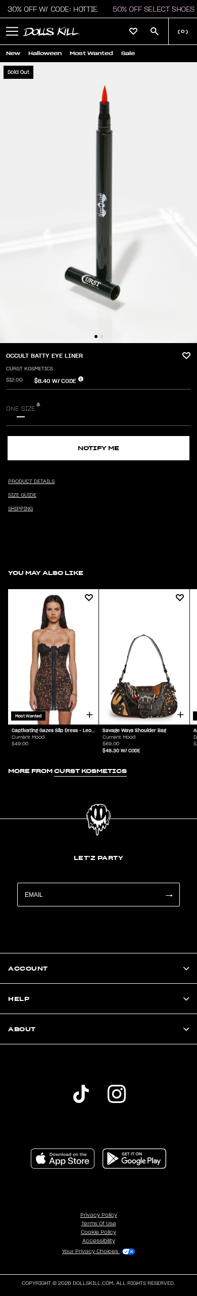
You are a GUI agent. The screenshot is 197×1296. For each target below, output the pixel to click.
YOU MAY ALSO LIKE (45, 573)
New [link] (13, 53)
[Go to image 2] (101, 336)
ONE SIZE (20, 409)
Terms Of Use (98, 1223)
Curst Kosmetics (29, 368)
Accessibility (98, 1240)
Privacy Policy (98, 1215)
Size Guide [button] (22, 495)
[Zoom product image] (98, 202)
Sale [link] (128, 53)
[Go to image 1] (95, 336)
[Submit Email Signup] (169, 894)
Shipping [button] (20, 508)
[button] (49, 9)
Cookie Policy (98, 1232)
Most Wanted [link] (91, 53)
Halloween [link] (45, 53)
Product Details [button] (31, 481)
